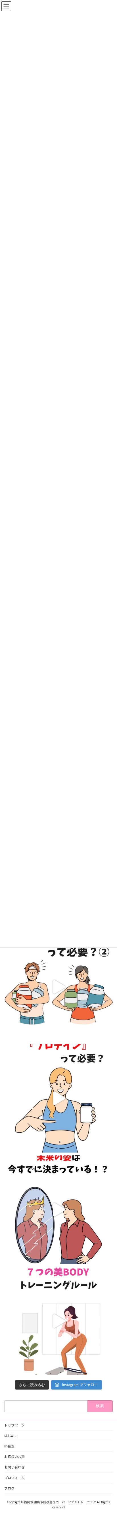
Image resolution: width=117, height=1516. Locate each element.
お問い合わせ (14, 1467)
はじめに (11, 1436)
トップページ (14, 1425)
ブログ (9, 1488)
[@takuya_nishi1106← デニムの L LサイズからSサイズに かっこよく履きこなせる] (58, 1321)
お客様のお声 (14, 1457)
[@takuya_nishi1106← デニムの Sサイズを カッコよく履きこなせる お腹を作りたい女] (58, 987)
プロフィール (14, 1478)
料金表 (9, 1446)
